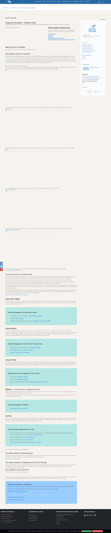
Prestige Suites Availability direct (12, 230)
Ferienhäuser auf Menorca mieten (13, 458)
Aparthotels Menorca (87, 52)
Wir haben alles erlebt (10, 61)
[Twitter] (87, 515)
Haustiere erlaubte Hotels (15, 497)
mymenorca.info (60, 516)
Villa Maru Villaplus (18, 318)
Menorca (58, 521)
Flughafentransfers (94, 67)
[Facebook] (85, 515)
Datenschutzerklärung (97, 531)
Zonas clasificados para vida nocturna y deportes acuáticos (61, 39)
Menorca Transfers (86, 34)
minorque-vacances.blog (62, 520)
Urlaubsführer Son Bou (34, 442)
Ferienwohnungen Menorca (88, 50)
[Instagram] (92, 515)
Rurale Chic (50, 36)
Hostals (83, 57)
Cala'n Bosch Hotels (5, 518)
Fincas (83, 58)
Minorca (58, 523)
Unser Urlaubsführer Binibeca (18, 408)
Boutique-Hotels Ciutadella (7, 516)
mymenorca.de (59, 518)
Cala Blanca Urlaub (33, 518)
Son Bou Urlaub (32, 514)
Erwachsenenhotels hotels (16, 500)
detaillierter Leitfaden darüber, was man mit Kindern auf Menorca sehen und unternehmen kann (38, 467)
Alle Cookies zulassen (86, 531)
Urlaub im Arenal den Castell (42, 321)
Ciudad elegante (52, 34)
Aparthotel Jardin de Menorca (26, 437)
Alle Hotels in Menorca (87, 44)
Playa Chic (50, 35)
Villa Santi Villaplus (22, 379)
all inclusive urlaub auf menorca (17, 491)
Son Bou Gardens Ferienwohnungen (9, 520)
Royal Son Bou (8, 109)
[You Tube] (95, 515)
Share (90, 91)
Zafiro (6, 149)
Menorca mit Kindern (14, 489)
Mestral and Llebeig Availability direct (13, 270)
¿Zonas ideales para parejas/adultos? (56, 38)
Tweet (97, 91)
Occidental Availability (10, 189)
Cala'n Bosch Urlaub (33, 520)
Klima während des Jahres (93, 79)
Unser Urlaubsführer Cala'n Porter (38, 382)
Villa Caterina (29, 440)
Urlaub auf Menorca (86, 55)
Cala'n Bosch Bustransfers (6, 522)
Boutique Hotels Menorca (87, 46)
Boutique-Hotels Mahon (6, 514)
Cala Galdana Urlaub (33, 516)
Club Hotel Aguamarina (35, 316)
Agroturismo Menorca (87, 48)
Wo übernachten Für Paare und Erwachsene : (21, 486)
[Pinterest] (90, 515)
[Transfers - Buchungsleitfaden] (99, 2)
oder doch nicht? (71, 31)
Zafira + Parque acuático (33, 347)
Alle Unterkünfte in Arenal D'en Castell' (21, 350)
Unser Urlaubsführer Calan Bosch (20, 352)
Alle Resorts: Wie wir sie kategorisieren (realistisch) (16, 294)
